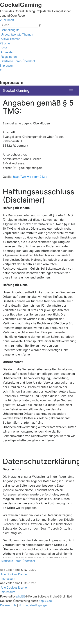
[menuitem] (16, 34)
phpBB (20, 596)
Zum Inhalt (7, 20)
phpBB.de (45, 601)
